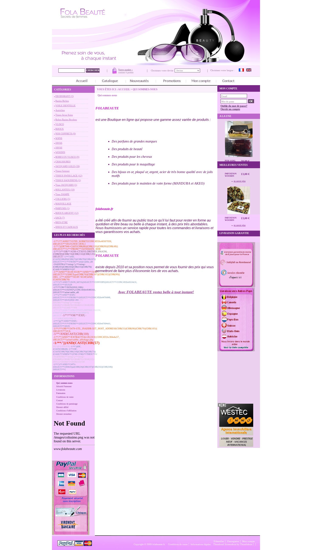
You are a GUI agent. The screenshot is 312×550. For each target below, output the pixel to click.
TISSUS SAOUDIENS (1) (68, 180)
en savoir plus (240, 181)
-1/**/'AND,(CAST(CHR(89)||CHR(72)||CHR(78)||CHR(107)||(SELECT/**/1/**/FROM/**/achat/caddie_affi (74, 259)
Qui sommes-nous (64, 383)
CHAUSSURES (62, 161)
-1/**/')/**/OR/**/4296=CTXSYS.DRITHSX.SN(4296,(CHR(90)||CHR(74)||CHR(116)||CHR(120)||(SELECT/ (80, 254)
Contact (59, 400)
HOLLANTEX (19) (65, 189)
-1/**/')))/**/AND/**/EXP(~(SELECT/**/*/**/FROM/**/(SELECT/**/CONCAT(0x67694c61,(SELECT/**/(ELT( (82, 323)
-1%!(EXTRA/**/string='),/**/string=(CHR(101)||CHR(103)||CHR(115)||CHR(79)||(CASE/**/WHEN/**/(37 (72, 267)
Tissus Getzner (62, 171)
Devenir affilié (62, 407)
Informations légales (201, 544)
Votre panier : (125, 69)
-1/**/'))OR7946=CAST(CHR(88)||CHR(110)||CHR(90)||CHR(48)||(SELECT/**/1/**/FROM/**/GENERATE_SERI (85, 247)
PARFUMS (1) (62, 208)
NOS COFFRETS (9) (65, 133)
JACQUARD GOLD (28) (67, 166)
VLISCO (59, 124)
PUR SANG (230, 160)
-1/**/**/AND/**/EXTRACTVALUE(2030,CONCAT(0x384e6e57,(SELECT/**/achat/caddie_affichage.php (86, 338)
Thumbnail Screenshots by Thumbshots (232, 544)
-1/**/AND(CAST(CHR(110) (71, 334)
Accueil (124, 89)
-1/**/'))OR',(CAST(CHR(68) (67, 347)
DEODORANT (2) (64, 96)
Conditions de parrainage (66, 404)
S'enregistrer (233, 541)
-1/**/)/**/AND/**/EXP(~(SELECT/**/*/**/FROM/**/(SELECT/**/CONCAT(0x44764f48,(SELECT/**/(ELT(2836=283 (82, 297)
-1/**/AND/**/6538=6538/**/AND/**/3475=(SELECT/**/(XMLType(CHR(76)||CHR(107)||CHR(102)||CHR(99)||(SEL (86, 274)
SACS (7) (60, 217)
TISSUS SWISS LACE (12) (68, 175)
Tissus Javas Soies (64, 115)
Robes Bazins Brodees (66, 119)
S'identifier (219, 541)
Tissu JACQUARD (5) (66, 185)
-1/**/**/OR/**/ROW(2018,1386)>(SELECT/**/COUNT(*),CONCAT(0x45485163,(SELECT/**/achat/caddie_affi (74, 289)
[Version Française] (241, 70)
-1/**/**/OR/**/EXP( (73, 315)
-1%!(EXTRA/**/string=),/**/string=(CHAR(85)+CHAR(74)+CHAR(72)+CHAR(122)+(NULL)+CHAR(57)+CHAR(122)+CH (74, 359)
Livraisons (60, 390)
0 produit (130, 72)
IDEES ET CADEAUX (66, 227)
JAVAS (58, 143)
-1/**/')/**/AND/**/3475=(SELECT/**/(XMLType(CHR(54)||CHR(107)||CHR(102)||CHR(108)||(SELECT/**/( (83, 367)
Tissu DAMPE (62, 194)
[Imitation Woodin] (238, 213)
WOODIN (60, 152)
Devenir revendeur (64, 414)
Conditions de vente (64, 397)
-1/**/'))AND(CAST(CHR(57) (76, 343)
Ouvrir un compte (230, 109)
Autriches (60, 110)
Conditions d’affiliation (66, 410)
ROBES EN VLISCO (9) (67, 157)
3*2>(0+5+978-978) (61, 347)
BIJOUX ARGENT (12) (67, 213)
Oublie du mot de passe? (234, 105)
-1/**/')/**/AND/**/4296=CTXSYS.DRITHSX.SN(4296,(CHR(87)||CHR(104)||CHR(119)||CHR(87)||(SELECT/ (77, 313)
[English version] (248, 70)
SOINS (58, 138)
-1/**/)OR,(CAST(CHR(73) (64, 318)
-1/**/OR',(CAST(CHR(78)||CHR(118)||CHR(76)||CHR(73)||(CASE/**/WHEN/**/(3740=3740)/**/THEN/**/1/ (75, 351)
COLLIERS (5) (62, 199)
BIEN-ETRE (61, 222)
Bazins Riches (62, 101)
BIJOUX (59, 129)
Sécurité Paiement (64, 386)
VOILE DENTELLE (65, 105)
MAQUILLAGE (63, 203)
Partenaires (60, 393)
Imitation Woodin (230, 174)
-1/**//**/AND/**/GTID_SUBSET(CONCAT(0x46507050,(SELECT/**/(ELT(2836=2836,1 (82, 242)
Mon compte (248, 541)
